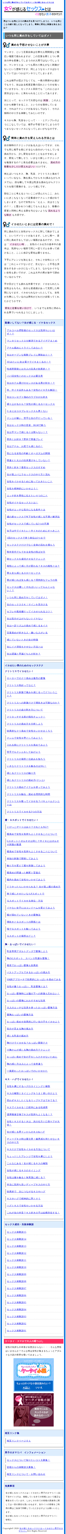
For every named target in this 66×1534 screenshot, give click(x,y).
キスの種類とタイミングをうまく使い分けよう (32, 1093)
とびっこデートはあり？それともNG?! (28, 827)
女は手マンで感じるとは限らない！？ (27, 432)
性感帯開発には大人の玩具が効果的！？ (28, 369)
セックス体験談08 (16, 1281)
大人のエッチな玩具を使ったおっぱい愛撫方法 (32, 1007)
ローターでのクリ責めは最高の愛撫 (26, 678)
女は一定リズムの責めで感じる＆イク (27, 625)
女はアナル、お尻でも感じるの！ (25, 446)
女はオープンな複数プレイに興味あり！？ (30, 355)
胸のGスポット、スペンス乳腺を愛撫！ (28, 958)
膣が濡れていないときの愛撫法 (24, 915)
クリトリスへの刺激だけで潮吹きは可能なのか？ (33, 703)
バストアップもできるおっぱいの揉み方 (28, 972)
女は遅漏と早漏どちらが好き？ (24, 654)
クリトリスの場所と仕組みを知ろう (26, 759)
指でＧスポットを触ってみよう (24, 929)
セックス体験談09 (16, 1274)
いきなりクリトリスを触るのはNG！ (26, 766)
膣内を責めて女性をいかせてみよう (26, 879)
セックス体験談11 (16, 1260)
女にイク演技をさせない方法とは (25, 647)
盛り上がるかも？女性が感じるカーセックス (31, 404)
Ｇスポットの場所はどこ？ (21, 936)
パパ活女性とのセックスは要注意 (25, 376)
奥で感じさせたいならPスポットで (25, 894)
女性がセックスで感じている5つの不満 (28, 524)
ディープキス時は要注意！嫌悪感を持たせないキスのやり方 (33, 1141)
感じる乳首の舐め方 (18, 1036)
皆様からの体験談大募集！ (21, 1467)
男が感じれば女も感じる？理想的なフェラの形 (32, 580)
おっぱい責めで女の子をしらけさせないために (32, 1057)
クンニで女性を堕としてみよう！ (25, 738)
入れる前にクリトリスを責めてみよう (27, 745)
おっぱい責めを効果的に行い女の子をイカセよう (33, 1022)
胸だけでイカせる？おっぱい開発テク (27, 1043)
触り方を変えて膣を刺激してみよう (26, 865)
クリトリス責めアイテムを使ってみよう (28, 787)
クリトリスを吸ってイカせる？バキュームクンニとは (33, 803)
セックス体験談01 (16, 1330)
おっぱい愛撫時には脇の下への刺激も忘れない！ (33, 993)
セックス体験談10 (16, 1267)
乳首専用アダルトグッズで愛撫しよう (27, 951)
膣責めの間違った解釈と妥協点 (24, 872)
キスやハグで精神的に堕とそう (24, 1198)
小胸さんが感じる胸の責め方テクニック (28, 1050)
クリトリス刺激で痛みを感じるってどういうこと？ (32, 694)
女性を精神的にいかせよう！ (22, 488)
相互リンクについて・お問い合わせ (26, 1474)
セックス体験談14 (16, 1239)
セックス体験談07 (16, 1288)
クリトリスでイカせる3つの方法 (24, 812)
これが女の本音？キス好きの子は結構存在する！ (33, 1213)
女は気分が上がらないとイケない (25, 618)
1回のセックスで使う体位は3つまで (26, 538)
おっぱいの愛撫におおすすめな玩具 (26, 1000)
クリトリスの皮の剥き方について (25, 710)
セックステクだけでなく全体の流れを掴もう (31, 545)
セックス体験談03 (16, 1316)
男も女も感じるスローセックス (24, 573)
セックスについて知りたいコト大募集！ (28, 1460)
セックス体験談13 (16, 1246)
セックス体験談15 (16, 1232)
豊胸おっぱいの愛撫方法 (20, 1014)
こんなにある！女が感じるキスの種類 (27, 1163)
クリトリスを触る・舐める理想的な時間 (28, 794)
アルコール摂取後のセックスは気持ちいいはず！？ (31, 332)
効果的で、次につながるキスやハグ (26, 1191)
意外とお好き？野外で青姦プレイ (25, 439)
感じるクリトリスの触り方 (21, 773)
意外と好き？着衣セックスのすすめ (26, 467)
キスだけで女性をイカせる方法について (28, 1149)
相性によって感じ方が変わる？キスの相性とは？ (33, 566)
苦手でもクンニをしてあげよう (24, 752)
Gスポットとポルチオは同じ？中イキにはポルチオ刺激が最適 (33, 843)
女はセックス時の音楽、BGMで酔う (26, 425)
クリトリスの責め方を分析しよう (25, 724)
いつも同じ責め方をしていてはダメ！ (27, 597)
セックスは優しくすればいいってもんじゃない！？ (31, 589)
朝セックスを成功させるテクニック (26, 559)
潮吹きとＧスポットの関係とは (24, 922)
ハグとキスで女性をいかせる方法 (25, 1205)
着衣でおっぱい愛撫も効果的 (22, 965)
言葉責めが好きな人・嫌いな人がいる (27, 633)
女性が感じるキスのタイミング (24, 1170)
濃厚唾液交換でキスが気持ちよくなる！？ (30, 1114)
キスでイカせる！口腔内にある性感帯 (27, 1107)
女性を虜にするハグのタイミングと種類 (28, 1086)
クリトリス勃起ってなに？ (21, 685)
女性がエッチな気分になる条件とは (26, 510)
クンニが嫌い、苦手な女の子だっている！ (30, 418)
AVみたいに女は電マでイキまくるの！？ (29, 362)
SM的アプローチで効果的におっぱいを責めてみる (34, 979)
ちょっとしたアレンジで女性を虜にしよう (30, 1156)
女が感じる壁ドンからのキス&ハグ (26, 1132)
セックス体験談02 (16, 1323)
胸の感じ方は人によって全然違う (25, 1064)
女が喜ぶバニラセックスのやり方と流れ (28, 474)
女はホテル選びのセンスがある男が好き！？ (31, 383)
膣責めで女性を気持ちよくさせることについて (32, 834)
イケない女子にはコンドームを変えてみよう (31, 908)
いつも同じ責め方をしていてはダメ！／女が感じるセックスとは (28, 2)
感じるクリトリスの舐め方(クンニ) (26, 780)
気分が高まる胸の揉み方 (20, 1029)
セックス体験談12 (16, 1253)
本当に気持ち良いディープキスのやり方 (28, 1184)
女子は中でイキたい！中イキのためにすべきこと (33, 531)
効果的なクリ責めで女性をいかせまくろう (30, 731)
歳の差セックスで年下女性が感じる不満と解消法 (33, 517)
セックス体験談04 (16, 1309)
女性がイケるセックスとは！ (22, 502)
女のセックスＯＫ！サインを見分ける (27, 604)
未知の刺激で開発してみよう (22, 858)
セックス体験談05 (16, 1302)
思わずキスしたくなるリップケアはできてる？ (32, 1100)
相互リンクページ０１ (19, 1441)
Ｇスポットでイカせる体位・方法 (25, 901)
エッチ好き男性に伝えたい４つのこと (27, 495)
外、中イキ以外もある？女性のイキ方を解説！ (32, 390)
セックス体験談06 (16, 1295)
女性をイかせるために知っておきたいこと (30, 481)
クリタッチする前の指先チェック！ (26, 717)
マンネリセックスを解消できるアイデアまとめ (32, 341)
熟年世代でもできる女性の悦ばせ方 (26, 552)
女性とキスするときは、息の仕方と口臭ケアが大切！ (33, 1123)
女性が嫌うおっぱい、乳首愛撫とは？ (27, 986)
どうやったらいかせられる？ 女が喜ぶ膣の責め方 (34, 887)
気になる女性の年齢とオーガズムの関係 (28, 453)
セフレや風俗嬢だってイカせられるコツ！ (30, 611)
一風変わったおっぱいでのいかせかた (27, 1071)
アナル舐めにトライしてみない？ (25, 348)
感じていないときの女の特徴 (22, 640)
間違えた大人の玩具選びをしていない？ (28, 460)
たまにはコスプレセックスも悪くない (27, 411)
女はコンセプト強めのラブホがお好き (27, 397)
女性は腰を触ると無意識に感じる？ (26, 1177)
